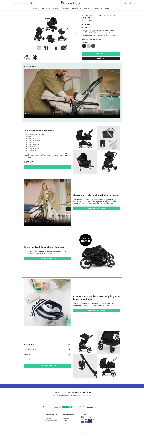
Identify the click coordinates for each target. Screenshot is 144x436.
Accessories (98, 8)
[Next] (76, 34)
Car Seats (65, 8)
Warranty (66, 418)
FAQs (64, 423)
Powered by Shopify (79, 432)
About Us (48, 417)
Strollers (56, 8)
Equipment (87, 8)
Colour (84, 43)
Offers (35, 8)
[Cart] (130, 3)
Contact (48, 418)
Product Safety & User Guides (71, 417)
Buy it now (101, 58)
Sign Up (107, 8)
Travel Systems (45, 8)
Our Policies (49, 422)
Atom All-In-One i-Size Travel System (99, 16)
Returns (65, 422)
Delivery (65, 420)
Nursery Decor (76, 8)
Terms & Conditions (51, 420)
